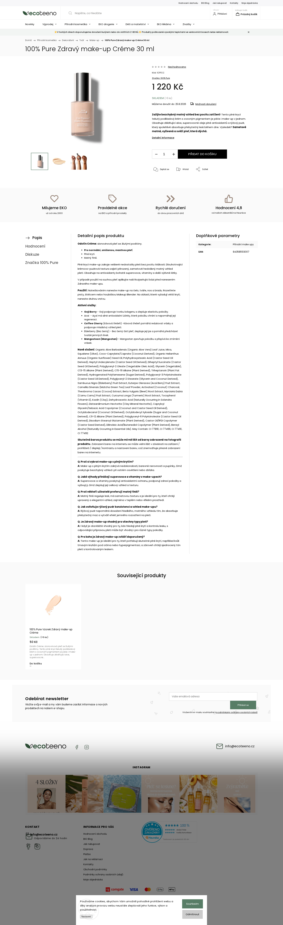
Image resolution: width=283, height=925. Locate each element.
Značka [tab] (41, 262)
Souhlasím (192, 903)
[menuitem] (30, 24)
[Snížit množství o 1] (156, 154)
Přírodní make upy (243, 244)
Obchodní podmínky (95, 869)
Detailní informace (163, 137)
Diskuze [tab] (32, 254)
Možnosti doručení (205, 104)
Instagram (86, 747)
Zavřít (242, 180)
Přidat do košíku (202, 154)
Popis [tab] (37, 237)
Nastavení (86, 916)
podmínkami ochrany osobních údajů (236, 712)
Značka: (161, 78)
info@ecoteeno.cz (240, 746)
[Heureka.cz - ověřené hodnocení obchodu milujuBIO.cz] (169, 832)
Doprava (88, 849)
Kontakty (234, 3)
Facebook (76, 747)
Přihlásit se (243, 705)
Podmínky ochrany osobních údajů (103, 874)
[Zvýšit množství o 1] (174, 154)
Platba (87, 854)
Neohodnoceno (177, 67)
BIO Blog (205, 3)
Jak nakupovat (220, 3)
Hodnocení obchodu (188, 3)
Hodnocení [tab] (35, 246)
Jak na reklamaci (93, 859)
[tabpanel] (53, 626)
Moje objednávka (250, 3)
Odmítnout (192, 914)
